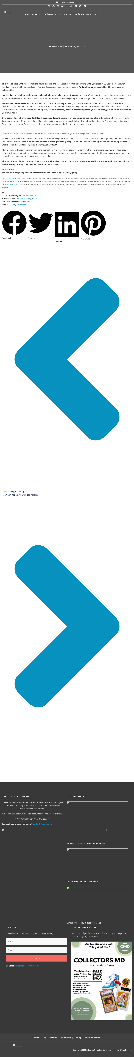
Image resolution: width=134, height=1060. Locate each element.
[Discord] (76, 6)
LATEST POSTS (76, 796)
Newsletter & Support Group (29, 198)
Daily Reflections (19, 204)
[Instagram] (49, 6)
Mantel (27, 201)
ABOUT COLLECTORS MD (16, 796)
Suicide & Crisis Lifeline (16, 184)
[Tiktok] (67, 6)
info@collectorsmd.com (27, 965)
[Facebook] (53, 6)
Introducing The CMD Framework (82, 881)
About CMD (91, 14)
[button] (14, 213)
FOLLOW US (13, 927)
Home (27, 14)
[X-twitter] (58, 6)
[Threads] (71, 6)
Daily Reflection (10, 178)
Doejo (129, 1050)
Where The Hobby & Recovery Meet (84, 922)
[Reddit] (80, 6)
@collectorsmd (29, 195)
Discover (36, 14)
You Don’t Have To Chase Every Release (86, 843)
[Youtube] (62, 6)
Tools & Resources (52, 14)
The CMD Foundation (74, 14)
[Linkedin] (85, 6)
